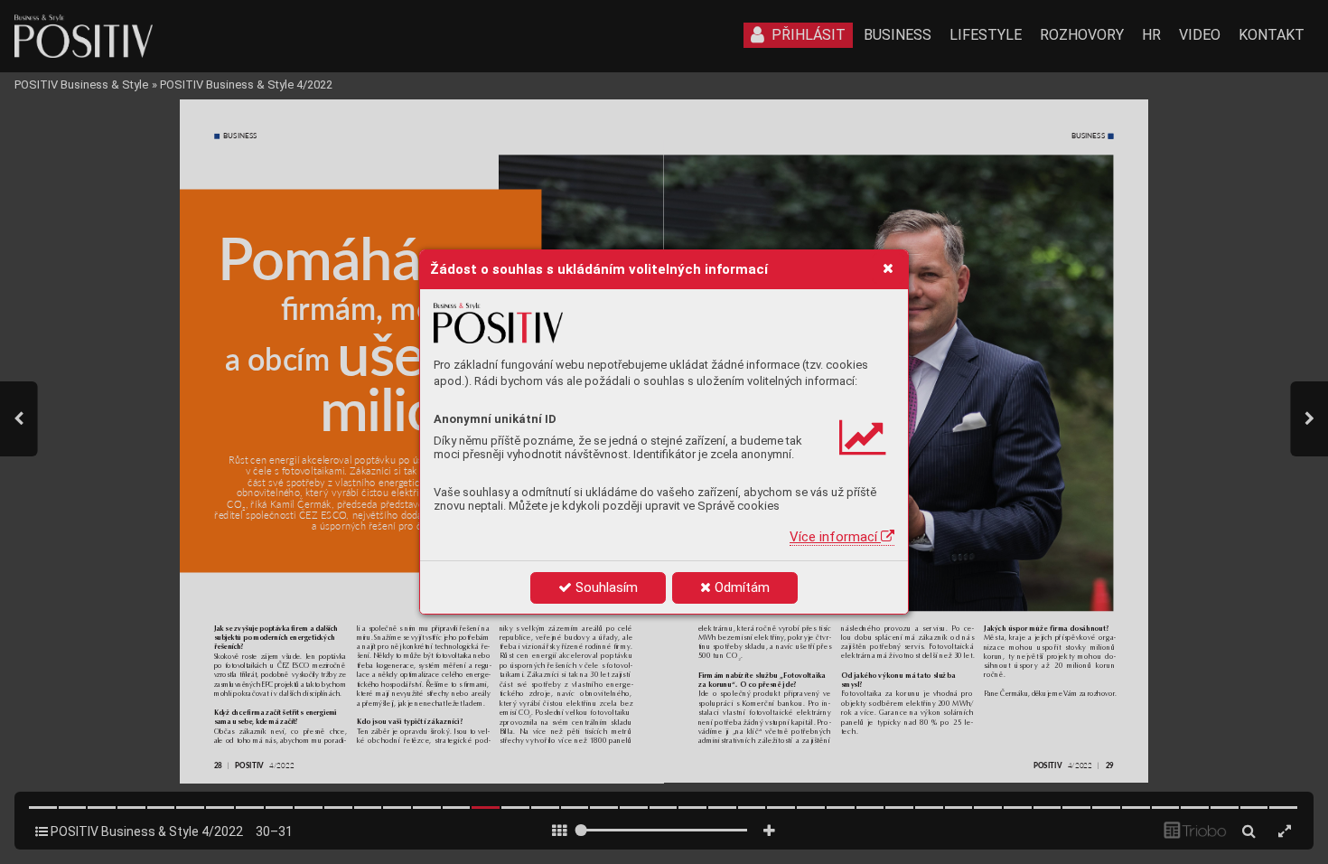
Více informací (835, 537)
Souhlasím (605, 587)
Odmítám (740, 587)
